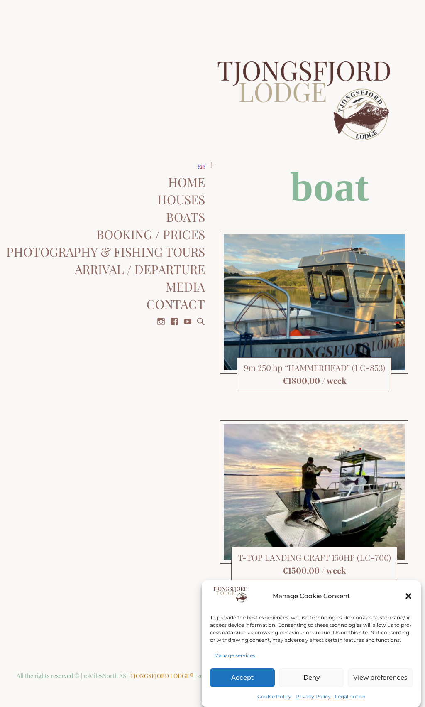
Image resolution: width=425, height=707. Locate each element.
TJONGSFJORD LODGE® (162, 676)
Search (201, 321)
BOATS (185, 217)
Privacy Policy (313, 696)
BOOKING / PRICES (150, 235)
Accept (242, 677)
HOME (186, 182)
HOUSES (181, 200)
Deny (311, 677)
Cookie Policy (274, 696)
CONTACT (176, 304)
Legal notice (350, 696)
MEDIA (185, 287)
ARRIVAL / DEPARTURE (140, 270)
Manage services (234, 655)
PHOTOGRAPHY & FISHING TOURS (105, 252)
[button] (408, 596)
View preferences (380, 677)
